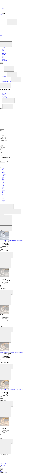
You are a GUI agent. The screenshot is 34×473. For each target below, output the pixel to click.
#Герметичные (3, 197)
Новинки (29, 467)
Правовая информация (2, 465)
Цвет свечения (2, 135)
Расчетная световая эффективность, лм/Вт (5, 157)
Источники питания (3, 49)
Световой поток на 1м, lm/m (3, 153)
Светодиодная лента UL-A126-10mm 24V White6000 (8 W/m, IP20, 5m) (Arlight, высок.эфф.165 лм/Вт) (11, 240)
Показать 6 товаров (2, 162)
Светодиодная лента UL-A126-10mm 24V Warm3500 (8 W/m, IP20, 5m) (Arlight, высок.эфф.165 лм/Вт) (11, 352)
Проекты (3, 8)
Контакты (1, 471)
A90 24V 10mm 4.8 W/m (4, 94)
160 (1, 159)
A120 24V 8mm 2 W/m (4, 92)
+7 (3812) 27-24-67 (2, 463)
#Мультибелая (3, 199)
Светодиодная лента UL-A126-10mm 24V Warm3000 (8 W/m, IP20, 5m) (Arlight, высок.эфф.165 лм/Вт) (11, 389)
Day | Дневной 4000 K (3, 138)
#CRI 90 (2, 191)
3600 (1, 150)
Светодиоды (3, 61)
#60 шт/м (3, 189)
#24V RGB (3, 179)
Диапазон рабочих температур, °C (4, 161)
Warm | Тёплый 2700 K (4, 140)
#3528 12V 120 (3, 185)
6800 (1, 152)
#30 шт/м (3, 184)
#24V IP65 (3, 178)
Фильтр (1, 230)
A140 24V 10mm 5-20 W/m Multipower (6, 95)
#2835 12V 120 (3, 182)
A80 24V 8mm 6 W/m (4, 96)
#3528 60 (3, 187)
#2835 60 (3, 183)
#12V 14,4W (3, 170)
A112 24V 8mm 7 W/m (4, 97)
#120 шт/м (3, 168)
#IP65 (2, 194)
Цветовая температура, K (3, 147)
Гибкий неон (2, 58)
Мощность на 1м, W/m (2, 145)
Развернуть (3, 102)
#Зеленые (3, 198)
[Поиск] (12, 22)
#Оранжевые (3, 200)
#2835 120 (3, 181)
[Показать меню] (9, 69)
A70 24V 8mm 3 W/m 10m (4, 93)
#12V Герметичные (4, 172)
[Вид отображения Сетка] (5, 211)
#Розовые (3, 201)
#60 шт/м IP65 (3, 190)
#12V (2, 169)
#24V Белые (3, 180)
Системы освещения (3, 56)
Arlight (5, 472)
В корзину (11, 294)
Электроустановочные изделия (22, 467)
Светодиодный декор (16, 467)
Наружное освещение (3, 57)
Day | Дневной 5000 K (3, 137)
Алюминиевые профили (3, 52)
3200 (1, 149)
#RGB (2, 195)
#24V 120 (3, 176)
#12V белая (3, 173)
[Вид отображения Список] (16, 211)
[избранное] (5, 265)
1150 (1, 154)
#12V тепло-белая (4, 174)
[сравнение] (5, 260)
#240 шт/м (3, 175)
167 (1, 160)
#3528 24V (3, 186)
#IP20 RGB (3, 193)
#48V (2, 188)
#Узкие (2, 202)
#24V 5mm (3, 177)
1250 (1, 155)
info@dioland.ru (6, 463)
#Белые (2, 196)
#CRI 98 (2, 192)
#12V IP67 (3, 171)
